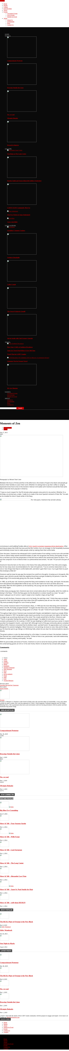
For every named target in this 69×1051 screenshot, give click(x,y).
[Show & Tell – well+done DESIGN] (4, 899)
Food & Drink (8, 8)
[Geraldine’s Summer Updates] (11, 227)
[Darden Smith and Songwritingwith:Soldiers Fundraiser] (21, 177)
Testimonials (10, 21)
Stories (5, 1024)
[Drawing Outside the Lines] (21, 84)
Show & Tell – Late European (11, 850)
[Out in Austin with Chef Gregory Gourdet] (21, 335)
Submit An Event (12, 17)
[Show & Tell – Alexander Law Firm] (4, 873)
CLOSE (2, 1)
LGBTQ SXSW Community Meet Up (18, 208)
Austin (5, 661)
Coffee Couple (11, 284)
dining (5, 664)
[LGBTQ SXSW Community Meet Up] (21, 204)
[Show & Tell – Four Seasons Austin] (4, 820)
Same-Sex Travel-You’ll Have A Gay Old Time (21, 350)
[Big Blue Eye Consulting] (7, 807)
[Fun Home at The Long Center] (14, 150)
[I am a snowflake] (10, 218)
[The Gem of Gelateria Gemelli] (21, 308)
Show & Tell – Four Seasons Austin (13, 823)
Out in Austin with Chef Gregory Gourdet (20, 338)
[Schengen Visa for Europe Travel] (28, 357)
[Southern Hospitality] (21, 254)
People (5, 5)
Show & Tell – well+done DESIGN (12, 903)
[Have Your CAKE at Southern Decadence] (15, 343)
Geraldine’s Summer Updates (16, 230)
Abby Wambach (6, 930)
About (5, 18)
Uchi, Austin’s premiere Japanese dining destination (46, 546)
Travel (5, 10)
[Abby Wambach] (5, 927)
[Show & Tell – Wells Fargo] (7, 833)
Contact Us (10, 25)
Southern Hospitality (13, 257)
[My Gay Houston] (21, 384)
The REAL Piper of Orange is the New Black (16, 922)
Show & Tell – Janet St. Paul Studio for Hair (16, 889)
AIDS (5, 659)
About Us (10, 20)
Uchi (5, 679)
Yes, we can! (11, 114)
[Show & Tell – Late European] (4, 846)
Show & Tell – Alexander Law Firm (13, 876)
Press (8, 23)
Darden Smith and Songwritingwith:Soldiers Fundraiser (24, 181)
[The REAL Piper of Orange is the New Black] (4, 918)
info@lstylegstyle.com (13, 1017)
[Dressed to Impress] (21, 141)
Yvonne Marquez (8, 680)
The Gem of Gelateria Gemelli (16, 311)
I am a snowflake (12, 222)
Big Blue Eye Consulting (9, 810)
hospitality (6, 666)
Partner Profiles (6, 799)
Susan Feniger (4, 688)
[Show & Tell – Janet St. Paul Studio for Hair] (7, 886)
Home (5, 4)
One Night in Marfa (7, 943)
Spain (5, 675)
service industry (8, 674)
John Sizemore (8, 669)
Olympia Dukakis (12, 118)
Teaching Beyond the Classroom (9, 685)
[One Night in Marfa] (4, 940)
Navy (5, 671)
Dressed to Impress (13, 145)
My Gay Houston (12, 388)
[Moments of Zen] (31, 476)
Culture (6, 7)
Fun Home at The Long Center (16, 154)
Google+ (6, 1032)
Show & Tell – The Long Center (12, 863)
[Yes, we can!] (21, 111)
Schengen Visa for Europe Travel (17, 361)
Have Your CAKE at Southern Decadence (20, 347)
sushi (5, 677)
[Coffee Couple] (21, 281)
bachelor (6, 663)
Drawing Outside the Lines (15, 87)
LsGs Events (10, 15)
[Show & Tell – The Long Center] (4, 859)
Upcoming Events (12, 13)
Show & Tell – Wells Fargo (10, 837)
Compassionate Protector (15, 60)
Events (5, 12)
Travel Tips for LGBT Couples (16, 354)
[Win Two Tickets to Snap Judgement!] (12, 211)
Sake (5, 672)
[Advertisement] (21, 414)
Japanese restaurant (9, 667)
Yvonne (2, 700)
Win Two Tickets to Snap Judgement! (18, 215)
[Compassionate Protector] (21, 57)
